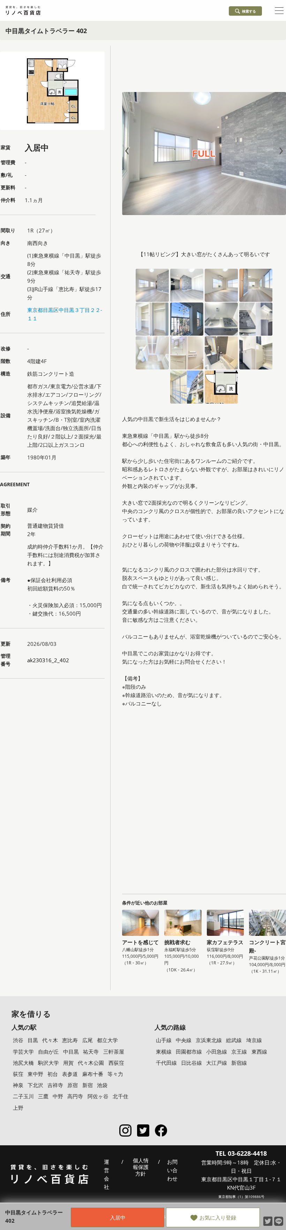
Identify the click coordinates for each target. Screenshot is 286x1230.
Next (280, 151)
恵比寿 (70, 1040)
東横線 (164, 1051)
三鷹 (43, 1096)
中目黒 (71, 1051)
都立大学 (107, 1040)
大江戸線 (216, 1062)
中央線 (183, 1040)
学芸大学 (23, 1051)
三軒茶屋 (113, 1051)
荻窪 (18, 1073)
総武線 (234, 1040)
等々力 (115, 1073)
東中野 (35, 1073)
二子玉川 (23, 1096)
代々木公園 (91, 1062)
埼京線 (254, 1040)
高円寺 (75, 1096)
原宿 (72, 1085)
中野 (58, 1096)
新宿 (87, 1085)
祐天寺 (91, 1051)
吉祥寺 (55, 1085)
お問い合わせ (172, 1170)
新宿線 (239, 1062)
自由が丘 (48, 1051)
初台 (52, 1073)
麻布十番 (92, 1073)
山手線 (164, 1040)
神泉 (18, 1085)
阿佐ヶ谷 (98, 1096)
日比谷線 (191, 1062)
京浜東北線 (209, 1040)
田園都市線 (189, 1051)
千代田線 (166, 1062)
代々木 (50, 1040)
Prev (128, 151)
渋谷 (18, 1040)
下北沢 (35, 1085)
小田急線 (216, 1051)
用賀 (68, 1062)
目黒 (33, 1040)
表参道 (70, 1073)
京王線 (239, 1051)
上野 (18, 1107)
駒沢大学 (48, 1062)
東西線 (259, 1051)
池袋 (102, 1085)
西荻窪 (116, 1062)
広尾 (87, 1040)
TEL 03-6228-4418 (241, 1153)
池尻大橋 (23, 1062)
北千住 (120, 1096)
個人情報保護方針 (141, 1167)
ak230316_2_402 (48, 660)
